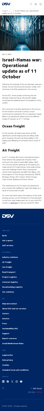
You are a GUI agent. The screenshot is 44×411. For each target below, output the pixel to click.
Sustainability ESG (10, 328)
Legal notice (7, 355)
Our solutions (8, 291)
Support (5, 333)
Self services (7, 245)
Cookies (5, 365)
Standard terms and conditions (15, 370)
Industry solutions (10, 257)
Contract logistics (10, 282)
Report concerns (9, 338)
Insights (5, 11)
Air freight (6, 262)
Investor (6, 318)
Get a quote (7, 240)
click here (14, 202)
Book (4, 235)
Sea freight (7, 267)
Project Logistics (9, 277)
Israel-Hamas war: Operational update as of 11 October (20, 12)
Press (4, 323)
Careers (5, 313)
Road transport (8, 272)
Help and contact (9, 303)
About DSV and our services (14, 308)
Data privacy (7, 360)
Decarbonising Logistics (12, 287)
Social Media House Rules (12, 343)
